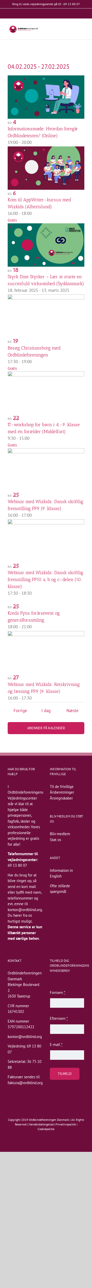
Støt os (55, 839)
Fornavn (57, 992)
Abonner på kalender (46, 728)
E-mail (56, 1044)
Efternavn (59, 1018)
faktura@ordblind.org (25, 1082)
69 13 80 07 (17, 865)
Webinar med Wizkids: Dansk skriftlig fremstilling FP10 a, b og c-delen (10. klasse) (45, 579)
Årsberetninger (62, 792)
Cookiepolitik (46, 1129)
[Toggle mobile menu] (82, 29)
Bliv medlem (60, 833)
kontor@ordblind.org (25, 909)
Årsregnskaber (61, 798)
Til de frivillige (62, 786)
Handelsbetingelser (41, 1124)
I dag (46, 710)
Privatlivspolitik (65, 1124)
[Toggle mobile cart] (73, 29)
